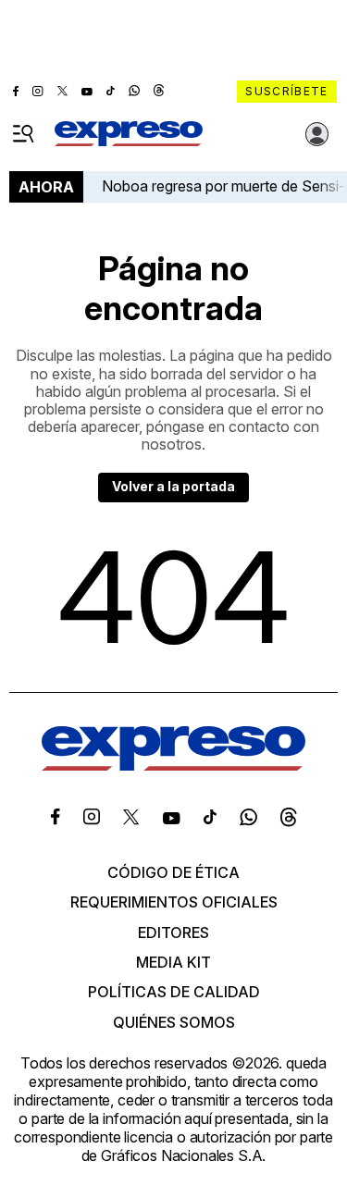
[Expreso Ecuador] (173, 765)
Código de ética (173, 872)
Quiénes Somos (174, 1022)
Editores (173, 932)
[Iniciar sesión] (317, 134)
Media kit (173, 962)
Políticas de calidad (174, 991)
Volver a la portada (173, 486)
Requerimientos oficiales (174, 902)
